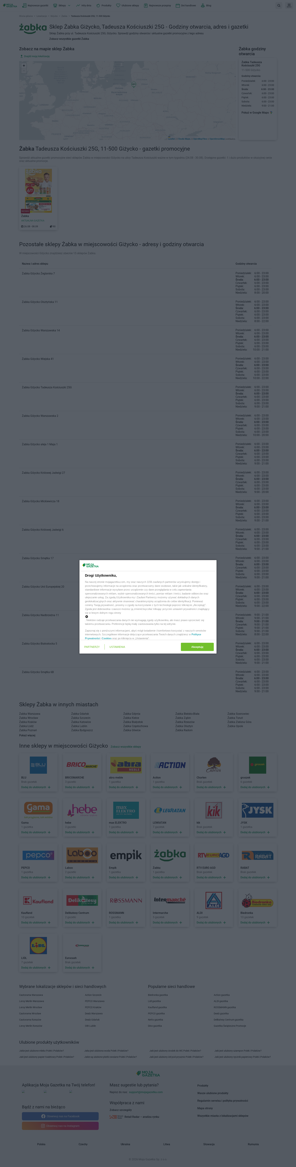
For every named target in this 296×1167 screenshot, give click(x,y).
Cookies (107, 638)
